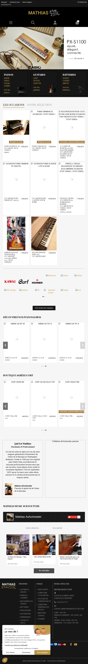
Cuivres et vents (24, 621)
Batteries (24, 607)
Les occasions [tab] (13, 104)
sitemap (41, 619)
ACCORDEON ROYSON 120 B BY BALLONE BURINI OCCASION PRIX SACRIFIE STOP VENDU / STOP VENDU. (66, 152)
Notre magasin (27, 2)
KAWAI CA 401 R (38, 358)
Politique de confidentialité (44, 600)
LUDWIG (66, 81)
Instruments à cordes (26, 602)
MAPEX (66, 83)
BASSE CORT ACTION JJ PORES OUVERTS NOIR (39, 418)
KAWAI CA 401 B (11, 358)
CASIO (6, 81)
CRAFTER (37, 83)
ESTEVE (36, 81)
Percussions (25, 610)
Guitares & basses (24, 591)
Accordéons (25, 614)
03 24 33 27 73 (6, 5)
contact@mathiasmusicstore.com (69, 609)
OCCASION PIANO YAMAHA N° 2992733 (11, 199)
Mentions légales (42, 614)
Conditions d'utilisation (43, 594)
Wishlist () (83, 2)
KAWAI (7, 78)
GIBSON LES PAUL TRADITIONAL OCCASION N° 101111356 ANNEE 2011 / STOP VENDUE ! (11, 257)
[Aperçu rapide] (18, 143)
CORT (35, 78)
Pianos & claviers (24, 596)
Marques (4, 2)
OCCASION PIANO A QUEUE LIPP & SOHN (39, 200)
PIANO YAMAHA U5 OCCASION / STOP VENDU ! (39, 148)
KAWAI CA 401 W (66, 358)
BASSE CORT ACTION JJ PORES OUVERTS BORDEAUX (12, 419)
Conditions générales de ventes (43, 607)
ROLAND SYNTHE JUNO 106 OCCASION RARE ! (39, 254)
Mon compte (43, 589)
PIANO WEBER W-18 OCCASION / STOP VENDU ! (12, 148)
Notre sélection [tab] (39, 104)
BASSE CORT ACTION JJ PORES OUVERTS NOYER (66, 418)
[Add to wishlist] (14, 143)
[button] (35, 67)
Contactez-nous (15, 2)
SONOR (66, 78)
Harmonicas (25, 617)
